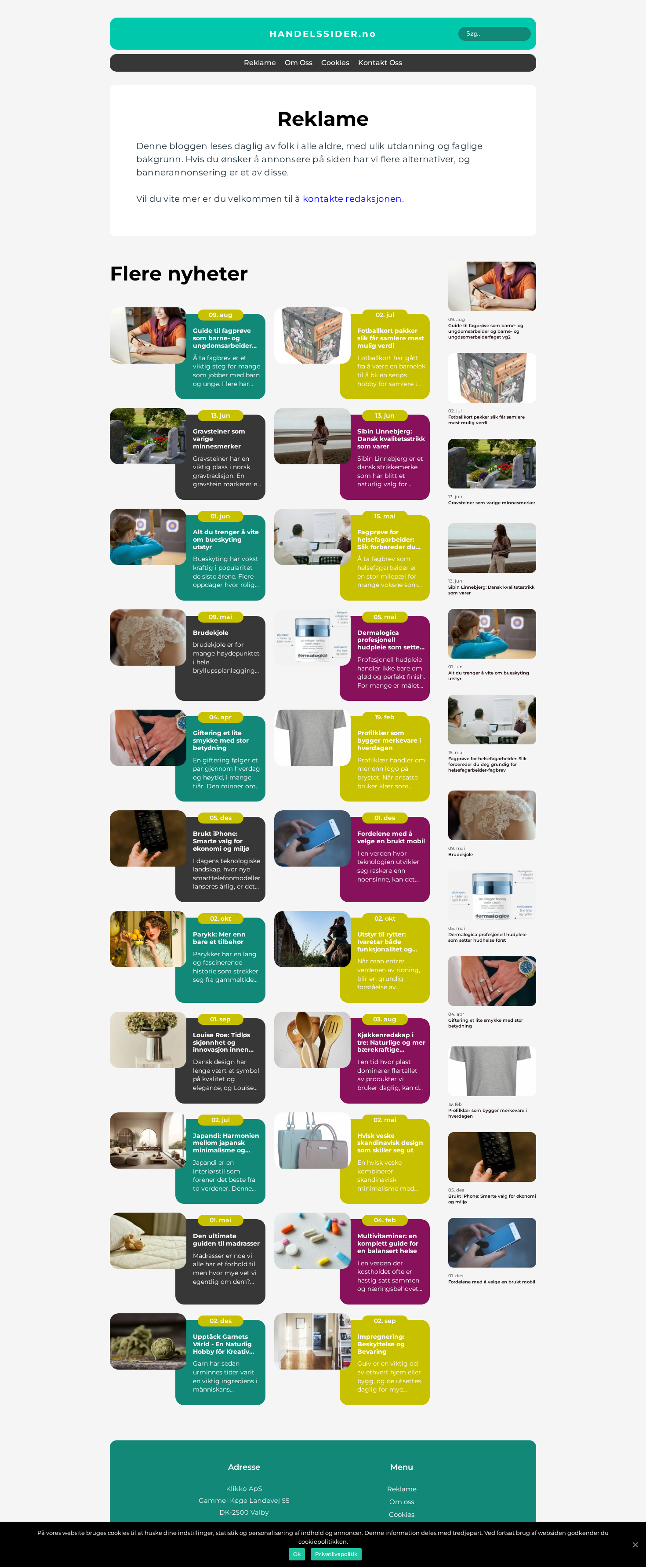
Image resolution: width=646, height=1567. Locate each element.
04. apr (220, 717)
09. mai (220, 617)
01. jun (220, 516)
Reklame (260, 62)
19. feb (385, 717)
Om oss (298, 62)
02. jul (385, 315)
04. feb (385, 1220)
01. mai (220, 1220)
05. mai (385, 617)
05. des (221, 818)
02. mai (385, 1120)
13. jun (220, 415)
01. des (384, 818)
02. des (221, 1321)
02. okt (220, 918)
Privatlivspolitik (336, 1554)
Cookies (335, 62)
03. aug (384, 1019)
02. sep (385, 1321)
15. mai (385, 516)
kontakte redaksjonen (352, 198)
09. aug (220, 315)
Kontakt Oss (380, 62)
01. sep (220, 1019)
